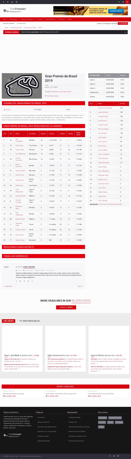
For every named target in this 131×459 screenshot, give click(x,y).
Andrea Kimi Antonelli (105, 108)
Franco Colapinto (104, 154)
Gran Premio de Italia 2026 (49, 31)
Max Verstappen (103, 129)
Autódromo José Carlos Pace (61, 92)
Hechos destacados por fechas (79, 427)
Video (70, 19)
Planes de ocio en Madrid (77, 431)
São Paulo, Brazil (52, 96)
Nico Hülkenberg (103, 171)
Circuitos (102, 422)
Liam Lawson (102, 142)
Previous (8, 286)
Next (80, 286)
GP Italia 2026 (21, 23)
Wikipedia (61, 120)
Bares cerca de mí (44, 422)
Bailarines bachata (44, 441)
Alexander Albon (103, 175)
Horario (61, 19)
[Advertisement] (65, 51)
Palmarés (119, 422)
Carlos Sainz (20, 150)
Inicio (5, 19)
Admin (19, 270)
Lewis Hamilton (21, 171)
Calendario (13, 19)
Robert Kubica (20, 219)
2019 (40, 28)
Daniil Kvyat (19, 185)
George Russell (20, 196)
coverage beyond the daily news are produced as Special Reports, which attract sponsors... (108, 369)
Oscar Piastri (102, 133)
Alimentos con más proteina (47, 431)
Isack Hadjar (102, 137)
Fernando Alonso (104, 184)
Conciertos (41, 417)
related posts (81, 300)
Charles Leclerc (21, 230)
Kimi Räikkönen (21, 154)
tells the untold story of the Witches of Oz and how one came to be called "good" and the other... (21, 367)
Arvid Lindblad (102, 150)
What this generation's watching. (13, 394)
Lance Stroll (19, 235)
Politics (31, 270)
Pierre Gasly (19, 145)
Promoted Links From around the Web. (101, 394)
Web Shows (92, 391)
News (26, 270)
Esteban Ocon (102, 179)
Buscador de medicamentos (47, 427)
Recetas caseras (43, 436)
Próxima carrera (8, 23)
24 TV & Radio (51, 391)
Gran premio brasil (30, 28)
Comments (51, 270)
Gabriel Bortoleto (103, 163)
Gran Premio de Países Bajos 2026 (110, 204)
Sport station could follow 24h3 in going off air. (61, 394)
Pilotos (39, 19)
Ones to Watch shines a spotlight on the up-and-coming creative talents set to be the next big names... (108, 361)
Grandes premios (16, 28)
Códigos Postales (74, 417)
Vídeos (101, 427)
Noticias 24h (73, 422)
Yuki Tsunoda (102, 200)
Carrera (8, 110)
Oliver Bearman (103, 158)
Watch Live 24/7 (9, 391)
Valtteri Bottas (20, 240)
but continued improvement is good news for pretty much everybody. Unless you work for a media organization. (65, 361)
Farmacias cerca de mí (76, 441)
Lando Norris (20, 175)
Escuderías (50, 19)
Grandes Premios (27, 19)
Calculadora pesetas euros (77, 436)
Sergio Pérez (20, 180)
